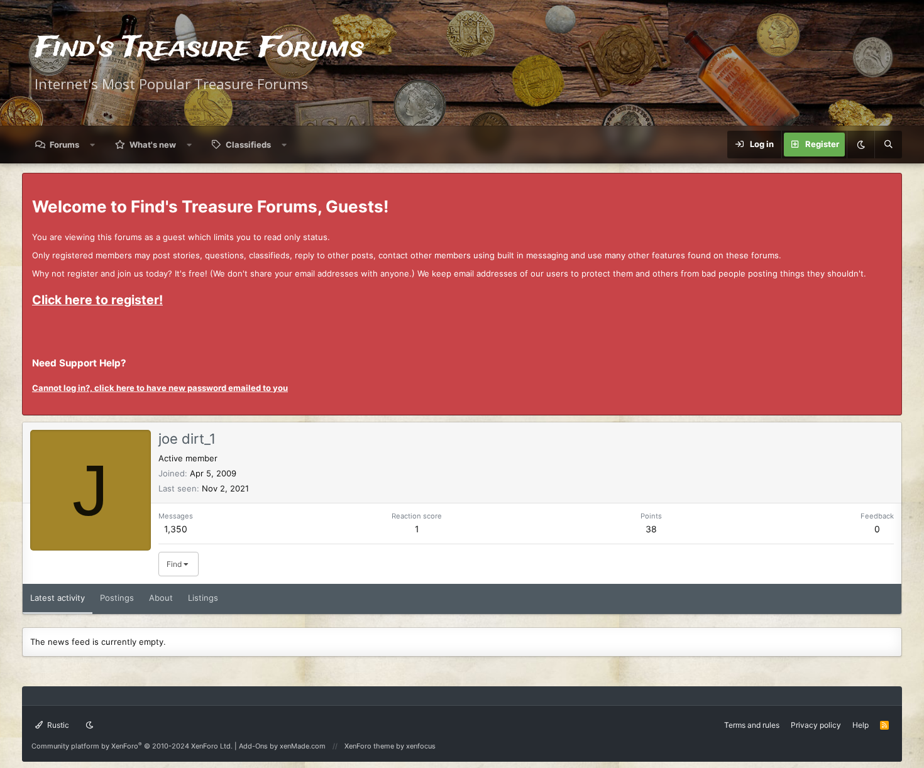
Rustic (57, 725)
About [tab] (161, 598)
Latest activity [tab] (57, 598)
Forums (64, 145)
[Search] (888, 144)
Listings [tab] (203, 598)
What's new (152, 145)
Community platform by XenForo (132, 746)
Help (860, 725)
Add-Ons (253, 746)
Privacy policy (816, 725)
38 (651, 529)
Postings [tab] (117, 598)
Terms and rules (751, 725)
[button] (93, 144)
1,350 (175, 529)
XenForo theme (369, 746)
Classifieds (248, 145)
